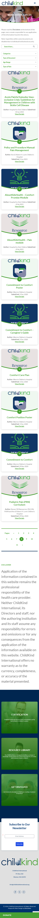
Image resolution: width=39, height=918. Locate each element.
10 (32, 539)
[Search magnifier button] (34, 46)
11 (17, 545)
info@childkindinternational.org (19, 884)
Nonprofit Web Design (15, 908)
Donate (7, 915)
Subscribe (20, 844)
